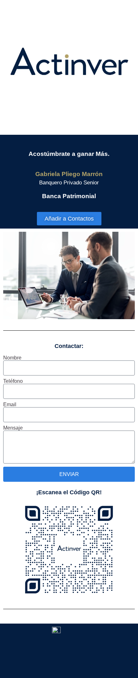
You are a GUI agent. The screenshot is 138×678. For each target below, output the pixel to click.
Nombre (12, 357)
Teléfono (13, 381)
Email (9, 404)
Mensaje (13, 428)
